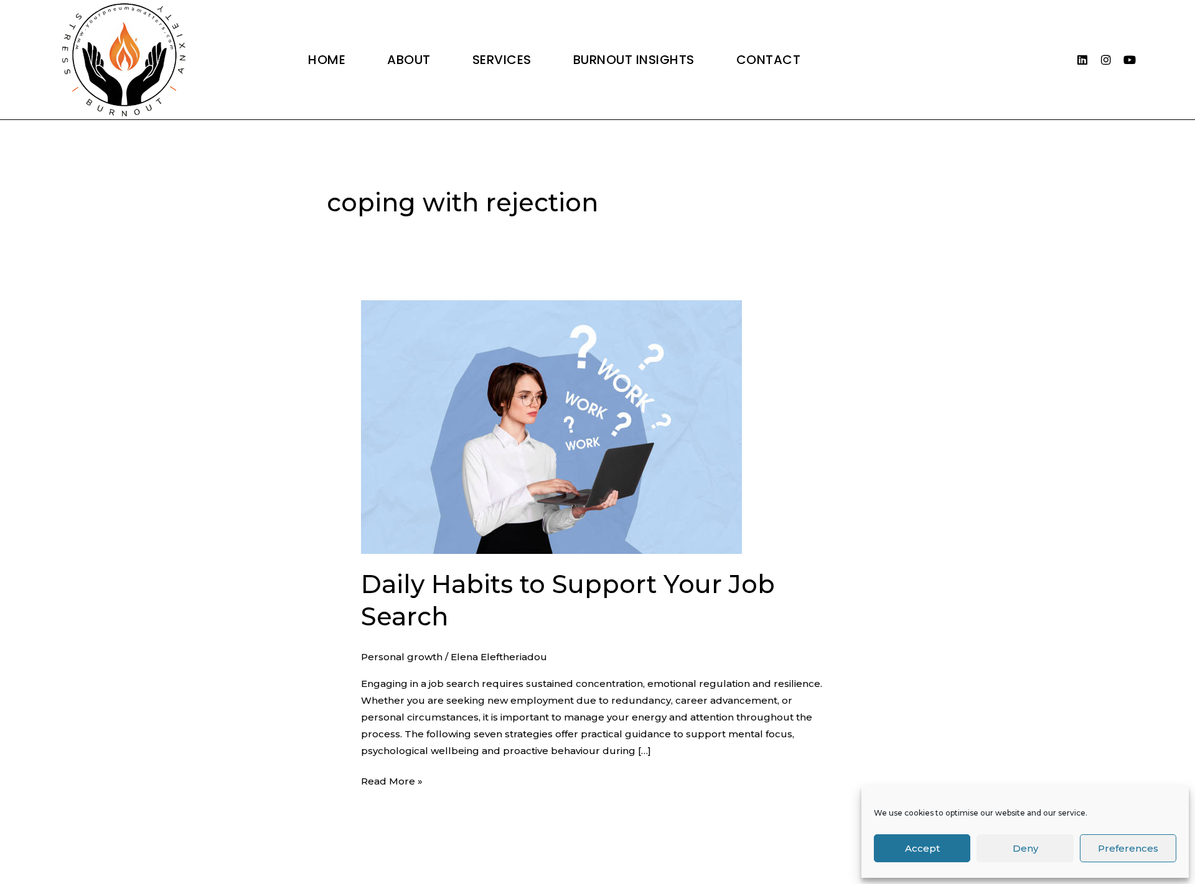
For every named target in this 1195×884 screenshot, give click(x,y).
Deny (1025, 848)
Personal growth (402, 657)
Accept (922, 848)
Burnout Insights (634, 60)
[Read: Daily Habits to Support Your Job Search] (551, 426)
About (409, 60)
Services (502, 60)
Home (326, 60)
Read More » (392, 780)
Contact (768, 60)
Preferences (1128, 848)
